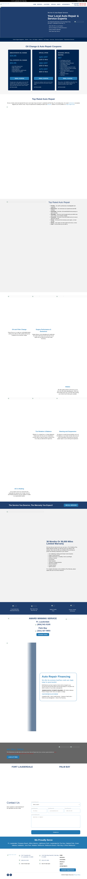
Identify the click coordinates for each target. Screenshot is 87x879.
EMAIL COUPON (19, 78)
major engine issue (70, 104)
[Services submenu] (42, 4)
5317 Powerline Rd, (26, 855)
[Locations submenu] (65, 859)
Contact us (56, 832)
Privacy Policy (77, 874)
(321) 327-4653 (82, 5)
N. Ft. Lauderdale (15, 1)
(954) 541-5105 (82, 3)
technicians (71, 103)
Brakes (67, 387)
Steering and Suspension (67, 431)
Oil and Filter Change (19, 329)
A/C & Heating (19, 489)
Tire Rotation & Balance (44, 431)
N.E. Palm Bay (23, 1)
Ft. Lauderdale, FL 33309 (27, 857)
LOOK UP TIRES (13, 757)
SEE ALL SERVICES (71, 505)
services (49, 104)
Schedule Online (42, 634)
